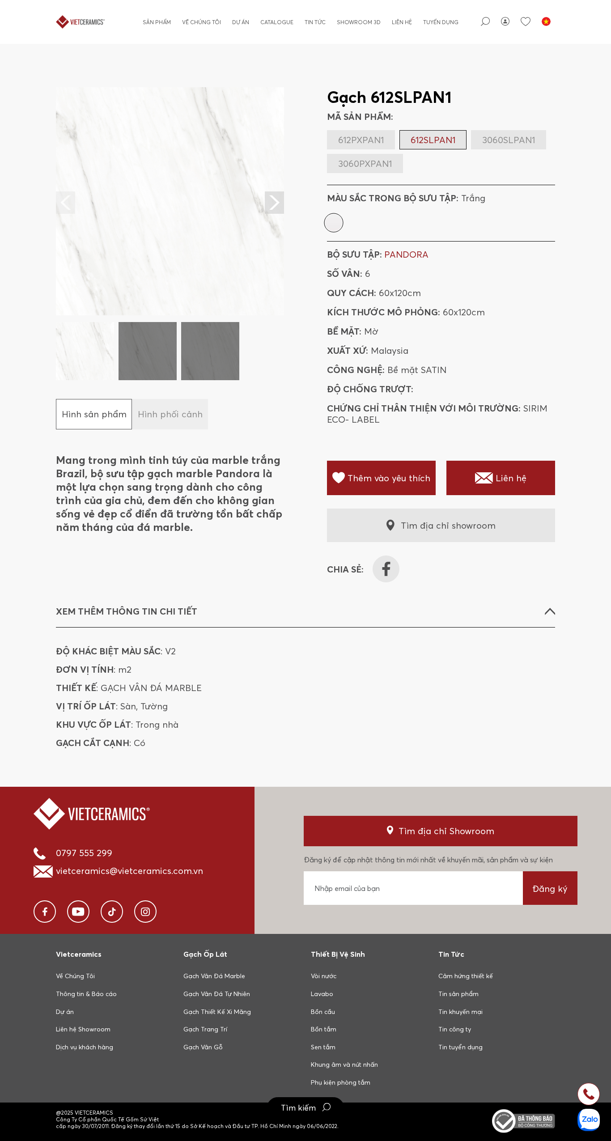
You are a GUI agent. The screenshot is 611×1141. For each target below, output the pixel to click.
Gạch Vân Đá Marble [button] (214, 976)
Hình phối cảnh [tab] (170, 414)
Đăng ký (550, 888)
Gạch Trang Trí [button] (205, 1029)
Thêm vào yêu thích (389, 478)
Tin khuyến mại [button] (460, 1012)
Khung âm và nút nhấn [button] (344, 1064)
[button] (274, 202)
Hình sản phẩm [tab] (94, 414)
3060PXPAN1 (365, 163)
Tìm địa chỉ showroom (448, 525)
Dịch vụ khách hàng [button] (84, 1047)
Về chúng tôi (201, 22)
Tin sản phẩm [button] (458, 994)
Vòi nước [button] (323, 976)
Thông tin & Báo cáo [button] (86, 994)
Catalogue (276, 22)
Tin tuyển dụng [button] (460, 1047)
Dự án (240, 22)
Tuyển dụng (440, 22)
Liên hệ (402, 22)
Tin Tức (315, 22)
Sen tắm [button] (323, 1047)
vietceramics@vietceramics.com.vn (129, 870)
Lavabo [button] (322, 994)
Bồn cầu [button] (323, 1012)
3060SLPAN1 (508, 139)
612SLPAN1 (433, 139)
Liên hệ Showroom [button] (83, 1029)
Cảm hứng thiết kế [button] (465, 976)
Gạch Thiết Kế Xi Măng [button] (217, 1012)
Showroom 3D (359, 22)
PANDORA (406, 254)
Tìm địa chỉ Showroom (446, 830)
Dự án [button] (65, 1012)
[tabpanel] (170, 233)
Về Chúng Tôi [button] (75, 976)
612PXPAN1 (361, 139)
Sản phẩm (157, 22)
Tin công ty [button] (454, 1029)
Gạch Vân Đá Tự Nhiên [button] (216, 994)
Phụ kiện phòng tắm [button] (340, 1082)
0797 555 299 (84, 852)
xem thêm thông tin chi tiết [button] (126, 611)
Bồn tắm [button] (323, 1029)
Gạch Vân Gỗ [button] (203, 1047)
